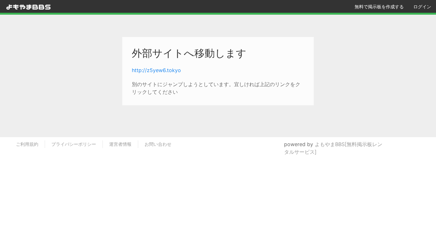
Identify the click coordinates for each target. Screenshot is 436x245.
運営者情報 (120, 144)
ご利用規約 (27, 144)
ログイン (422, 6)
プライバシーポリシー (73, 144)
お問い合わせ (158, 144)
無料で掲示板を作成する (379, 6)
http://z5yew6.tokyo (156, 70)
